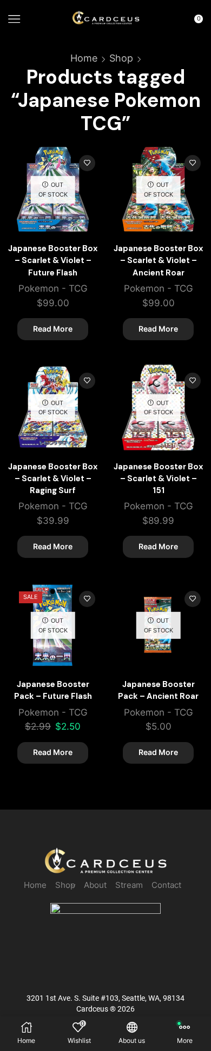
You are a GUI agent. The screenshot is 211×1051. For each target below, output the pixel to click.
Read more (52, 328)
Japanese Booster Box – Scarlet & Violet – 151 (158, 478)
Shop (121, 58)
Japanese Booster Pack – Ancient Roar (158, 690)
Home (83, 58)
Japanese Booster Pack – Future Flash (53, 690)
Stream (129, 885)
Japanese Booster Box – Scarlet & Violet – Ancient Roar (158, 260)
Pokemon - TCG (53, 288)
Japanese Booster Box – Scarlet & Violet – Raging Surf (52, 478)
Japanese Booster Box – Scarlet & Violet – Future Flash (52, 260)
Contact (166, 885)
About (95, 885)
